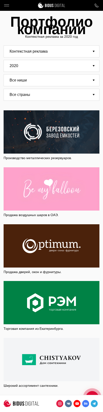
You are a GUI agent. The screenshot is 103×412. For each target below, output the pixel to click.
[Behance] (85, 403)
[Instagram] (59, 403)
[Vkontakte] (68, 403)
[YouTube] (77, 403)
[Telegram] (94, 403)
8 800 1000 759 (96, 5)
